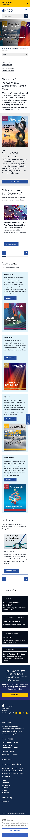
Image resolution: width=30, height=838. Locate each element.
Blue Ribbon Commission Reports (13, 728)
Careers (4, 790)
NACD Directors (10, 754)
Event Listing (6, 757)
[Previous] (4, 253)
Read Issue (15, 181)
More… (5, 54)
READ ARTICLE (11, 244)
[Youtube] (20, 713)
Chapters (7, 638)
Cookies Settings (15, 830)
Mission (4, 780)
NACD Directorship (11, 604)
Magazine (9, 734)
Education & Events (11, 621)
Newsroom (5, 792)
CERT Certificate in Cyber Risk (12, 771)
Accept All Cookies (15, 835)
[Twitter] (23, 713)
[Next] (26, 253)
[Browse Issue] (15, 541)
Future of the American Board (12, 731)
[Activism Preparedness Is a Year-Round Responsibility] (15, 212)
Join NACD (5, 801)
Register (15, 695)
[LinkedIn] (16, 713)
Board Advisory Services (14, 654)
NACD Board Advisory (12, 774)
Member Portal (7, 745)
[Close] (28, 817)
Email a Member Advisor (10, 742)
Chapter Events (7, 759)
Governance (6, 785)
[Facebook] (27, 713)
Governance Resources (10, 726)
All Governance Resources (10, 48)
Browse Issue (11, 571)
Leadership (5, 782)
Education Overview (8, 751)
